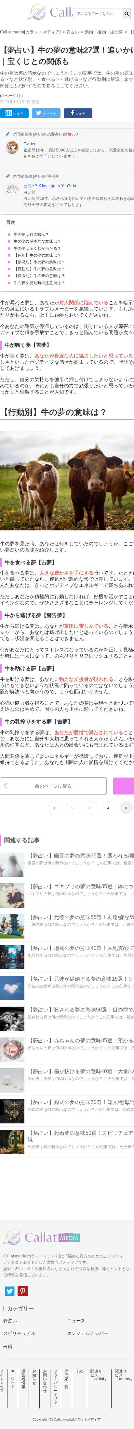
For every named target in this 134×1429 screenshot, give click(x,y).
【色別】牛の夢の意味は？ (37, 255)
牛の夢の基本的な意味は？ (37, 241)
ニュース (76, 1320)
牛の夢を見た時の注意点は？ (39, 283)
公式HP (31, 186)
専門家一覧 (66, 1379)
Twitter (29, 144)
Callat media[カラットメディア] (30, 32)
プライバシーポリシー (56, 1389)
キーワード (13, 1379)
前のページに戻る (53, 786)
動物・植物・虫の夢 (104, 32)
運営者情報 (23, 1379)
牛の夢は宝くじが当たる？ (37, 248)
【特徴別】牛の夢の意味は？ (39, 275)
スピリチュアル (19, 1333)
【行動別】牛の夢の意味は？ (39, 269)
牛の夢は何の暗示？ (31, 234)
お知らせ (34, 1377)
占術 (7, 1346)
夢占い (72, 32)
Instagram (51, 186)
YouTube (69, 186)
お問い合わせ (45, 1381)
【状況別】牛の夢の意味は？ (39, 262)
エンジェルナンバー (87, 1333)
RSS (79, 1371)
